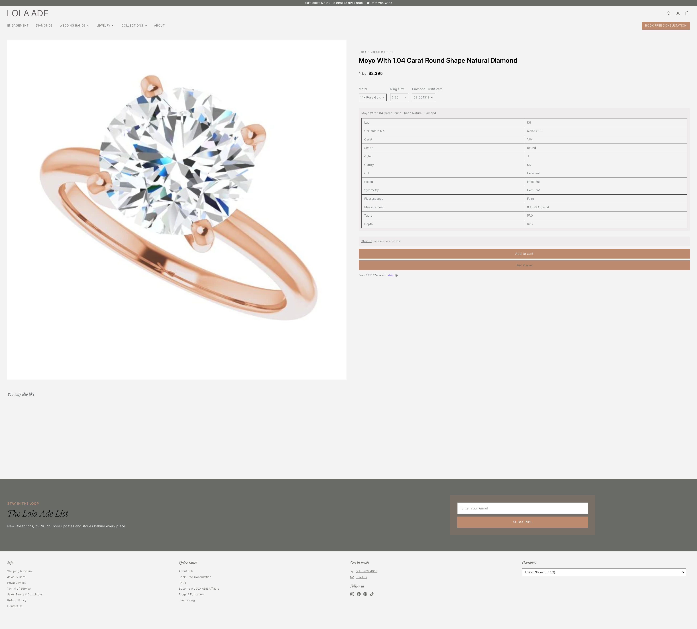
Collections (378, 51)
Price (363, 73)
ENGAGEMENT (18, 25)
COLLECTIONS (132, 25)
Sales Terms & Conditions (25, 594)
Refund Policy (16, 600)
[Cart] (687, 13)
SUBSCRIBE (522, 522)
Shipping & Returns (20, 571)
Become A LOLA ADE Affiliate (199, 588)
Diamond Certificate (427, 89)
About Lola (186, 571)
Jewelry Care (16, 577)
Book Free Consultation (195, 577)
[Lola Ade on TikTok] (372, 594)
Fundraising (187, 600)
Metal (363, 89)
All (391, 51)
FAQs (182, 582)
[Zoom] (177, 210)
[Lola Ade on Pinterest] (365, 594)
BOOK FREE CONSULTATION (666, 25)
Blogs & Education (191, 594)
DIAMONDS (44, 25)
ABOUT (159, 25)
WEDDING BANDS (73, 25)
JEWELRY (104, 25)
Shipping (366, 241)
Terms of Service (19, 588)
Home (362, 51)
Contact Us (15, 606)
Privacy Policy (16, 582)
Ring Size (397, 89)
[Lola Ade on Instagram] (352, 594)
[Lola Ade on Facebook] (359, 594)
